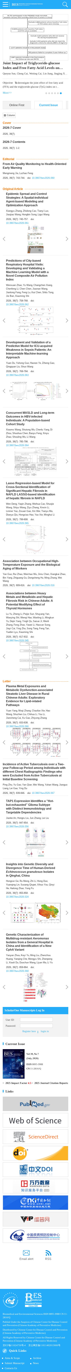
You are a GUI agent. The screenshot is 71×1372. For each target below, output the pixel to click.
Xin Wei (36, 511)
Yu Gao (17, 784)
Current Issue (48, 105)
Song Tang (32, 628)
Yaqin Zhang (24, 503)
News (36, 1363)
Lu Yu (9, 614)
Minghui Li (49, 514)
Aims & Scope (12, 1358)
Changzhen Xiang (42, 285)
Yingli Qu (27, 621)
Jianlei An (11, 818)
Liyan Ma (41, 962)
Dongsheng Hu (35, 577)
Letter (7, 681)
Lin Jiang (48, 73)
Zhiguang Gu (20, 577)
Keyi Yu (25, 955)
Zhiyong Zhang (39, 718)
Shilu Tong (47, 292)
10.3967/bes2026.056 (17, 826)
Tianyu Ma (46, 511)
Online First (16, 105)
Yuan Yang (11, 710)
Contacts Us (11, 1368)
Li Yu (50, 962)
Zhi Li (33, 881)
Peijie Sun (28, 614)
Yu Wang (27, 285)
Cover (7, 122)
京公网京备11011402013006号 (44, 1345)
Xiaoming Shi (22, 296)
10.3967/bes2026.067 (43, 793)
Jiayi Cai (10, 628)
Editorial (8, 159)
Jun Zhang (35, 818)
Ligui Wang (43, 214)
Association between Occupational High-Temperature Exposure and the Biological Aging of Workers (31, 565)
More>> (7, 92)
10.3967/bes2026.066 (17, 726)
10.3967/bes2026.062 (17, 304)
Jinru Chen (43, 574)
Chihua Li (32, 714)
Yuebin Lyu (12, 632)
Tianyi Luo (42, 211)
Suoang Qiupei (28, 884)
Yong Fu (29, 888)
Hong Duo (42, 881)
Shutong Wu (28, 429)
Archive (37, 1358)
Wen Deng (11, 503)
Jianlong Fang (13, 292)
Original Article (13, 188)
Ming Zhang (50, 577)
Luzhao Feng (26, 173)
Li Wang (31, 436)
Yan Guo (7, 574)
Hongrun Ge (12, 881)
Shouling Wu (19, 436)
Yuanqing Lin (12, 884)
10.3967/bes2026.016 (43, 585)
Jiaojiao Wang (13, 214)
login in (45, 1031)
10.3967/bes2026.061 (17, 223)
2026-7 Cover (12, 127)
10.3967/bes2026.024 (17, 896)
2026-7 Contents (14, 141)
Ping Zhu (7, 784)
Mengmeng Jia (10, 173)
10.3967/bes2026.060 (43, 178)
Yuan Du (10, 363)
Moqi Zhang (24, 710)
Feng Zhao (19, 624)
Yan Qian (27, 784)
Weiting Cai (35, 73)
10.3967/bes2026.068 (17, 971)
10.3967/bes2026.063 (17, 375)
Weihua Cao (38, 503)
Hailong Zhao (17, 888)
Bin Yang (7, 577)
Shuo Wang (27, 366)
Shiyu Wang (19, 507)
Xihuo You (42, 884)
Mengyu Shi (34, 959)
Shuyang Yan (42, 614)
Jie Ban (10, 296)
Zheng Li (17, 614)
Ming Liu (34, 955)
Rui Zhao (17, 574)
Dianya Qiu (12, 514)
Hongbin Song (29, 214)
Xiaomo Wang (13, 429)
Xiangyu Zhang (14, 211)
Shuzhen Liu (19, 714)
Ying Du (23, 788)
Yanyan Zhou (13, 955)
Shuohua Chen (20, 433)
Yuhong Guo (22, 363)
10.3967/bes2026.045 (17, 640)
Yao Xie (39, 514)
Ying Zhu (21, 628)
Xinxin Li (44, 507)
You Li (41, 714)
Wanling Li (38, 617)
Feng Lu (26, 292)
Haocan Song (43, 624)
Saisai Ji (37, 621)
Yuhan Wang (51, 784)
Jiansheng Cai (13, 718)
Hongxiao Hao (26, 514)
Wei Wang (38, 784)
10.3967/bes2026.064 (17, 445)
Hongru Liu (23, 818)
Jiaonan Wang (39, 288)
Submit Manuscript (14, 1363)
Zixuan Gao (25, 511)
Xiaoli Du (13, 962)
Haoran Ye (35, 363)
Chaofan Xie (38, 710)
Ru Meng (24, 881)
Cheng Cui (22, 73)
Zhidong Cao (29, 211)
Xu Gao (26, 718)
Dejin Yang (15, 621)
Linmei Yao (12, 511)
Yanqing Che (20, 959)
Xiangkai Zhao (57, 574)
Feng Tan (44, 628)
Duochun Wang (27, 962)
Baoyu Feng (35, 433)
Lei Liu (45, 818)
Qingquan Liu (13, 366)
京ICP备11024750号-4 (15, 1345)
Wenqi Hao (26, 617)
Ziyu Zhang (33, 507)
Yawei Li (30, 624)
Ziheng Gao (48, 363)
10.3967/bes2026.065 (17, 523)
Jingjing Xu (60, 73)
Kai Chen (36, 292)
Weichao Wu (30, 574)
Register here (29, 1031)
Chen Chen (25, 288)
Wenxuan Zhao (14, 285)
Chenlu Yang (42, 429)
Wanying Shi (12, 617)
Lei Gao (13, 788)
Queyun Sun (9, 73)
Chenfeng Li (12, 288)
